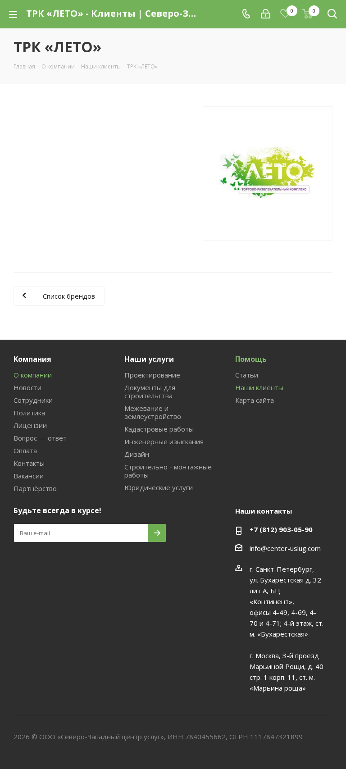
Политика (29, 412)
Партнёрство (35, 488)
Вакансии (29, 475)
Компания (32, 359)
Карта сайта (254, 400)
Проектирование (152, 374)
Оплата (25, 450)
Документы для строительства (149, 391)
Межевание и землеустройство (152, 412)
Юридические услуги (158, 487)
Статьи (246, 374)
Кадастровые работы (159, 428)
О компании (33, 374)
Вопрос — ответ (40, 437)
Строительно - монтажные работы (168, 470)
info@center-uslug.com (285, 548)
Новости (27, 387)
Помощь (251, 359)
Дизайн (136, 454)
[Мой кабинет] (265, 13)
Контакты (29, 463)
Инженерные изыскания (164, 441)
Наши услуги (149, 359)
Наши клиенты (259, 387)
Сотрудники (33, 400)
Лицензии (30, 425)
